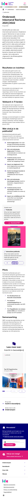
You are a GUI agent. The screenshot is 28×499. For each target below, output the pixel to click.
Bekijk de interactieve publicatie (15, 262)
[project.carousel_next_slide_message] (22, 391)
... (14, 9)
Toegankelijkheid (7, 492)
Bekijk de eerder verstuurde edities (14, 436)
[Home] (3, 9)
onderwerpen (10, 9)
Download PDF (15, 223)
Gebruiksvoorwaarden (9, 487)
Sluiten (21, 1)
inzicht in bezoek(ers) (21, 9)
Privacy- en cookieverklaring (10, 489)
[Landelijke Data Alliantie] (8, 3)
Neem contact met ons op (14, 456)
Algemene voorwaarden (9, 484)
